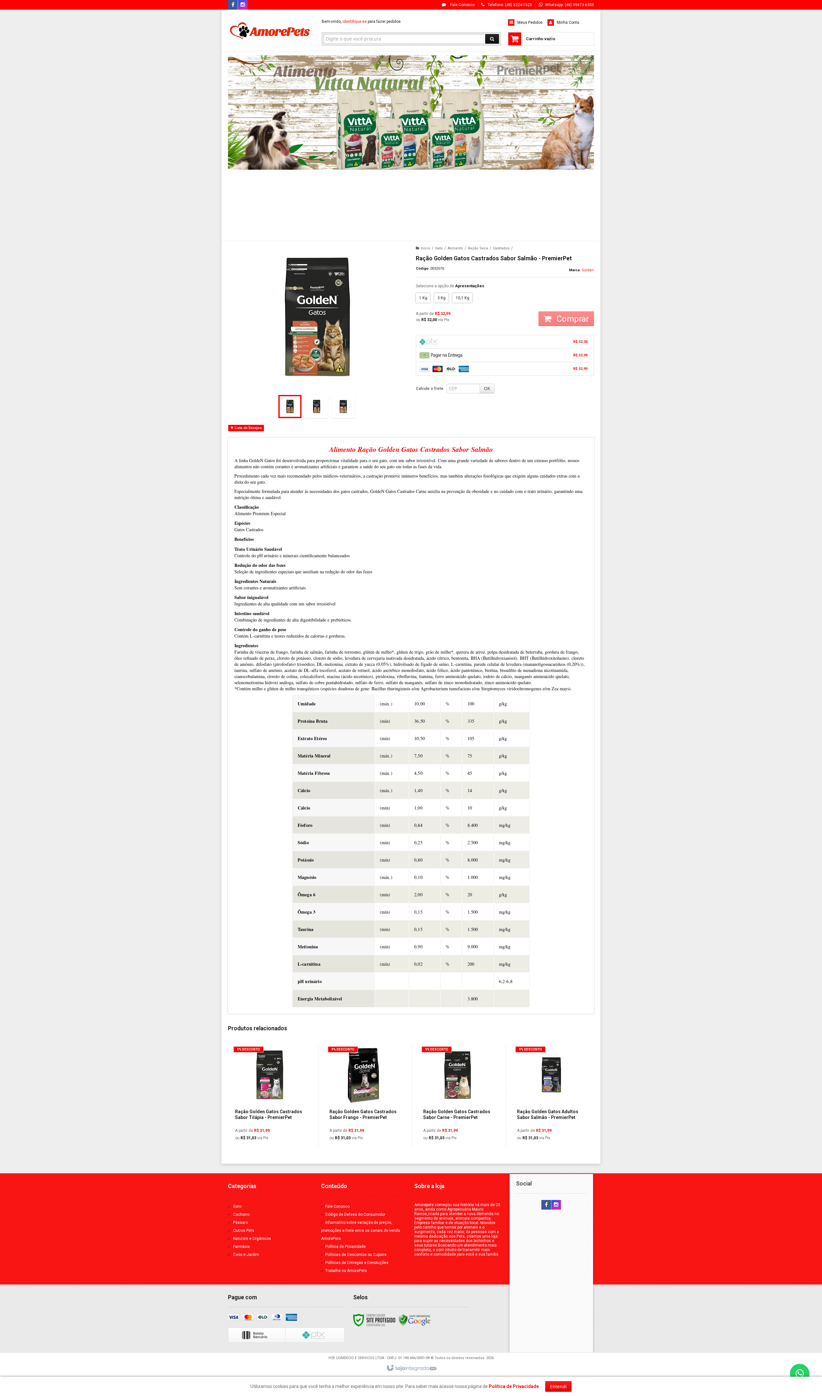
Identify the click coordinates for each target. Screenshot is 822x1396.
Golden (588, 270)
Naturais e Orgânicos (252, 1238)
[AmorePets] (270, 31)
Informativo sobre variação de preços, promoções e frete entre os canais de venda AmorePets (360, 1230)
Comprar (572, 319)
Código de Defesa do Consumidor (355, 1214)
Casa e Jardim (246, 1254)
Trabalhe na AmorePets (346, 1270)
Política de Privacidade (345, 1246)
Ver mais (273, 1118)
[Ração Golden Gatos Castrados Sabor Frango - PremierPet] (364, 1095)
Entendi (558, 1386)
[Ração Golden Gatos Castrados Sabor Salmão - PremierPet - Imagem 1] (290, 406)
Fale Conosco (462, 5)
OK (487, 388)
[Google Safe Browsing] (414, 1320)
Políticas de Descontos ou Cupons (356, 1254)
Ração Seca (478, 248)
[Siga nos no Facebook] (233, 5)
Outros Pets (243, 1230)
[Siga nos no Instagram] (243, 5)
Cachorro (241, 1214)
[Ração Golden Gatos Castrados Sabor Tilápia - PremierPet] (269, 1095)
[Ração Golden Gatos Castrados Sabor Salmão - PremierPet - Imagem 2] (316, 406)
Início (425, 248)
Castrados (501, 248)
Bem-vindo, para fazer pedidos (361, 21)
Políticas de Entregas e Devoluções (357, 1262)
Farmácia (241, 1246)
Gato (439, 248)
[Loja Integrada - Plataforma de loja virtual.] (411, 1368)
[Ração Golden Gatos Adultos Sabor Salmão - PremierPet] (551, 1095)
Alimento (455, 248)
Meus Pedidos (530, 22)
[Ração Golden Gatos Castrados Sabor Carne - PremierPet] (457, 1095)
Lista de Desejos (248, 428)
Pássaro (240, 1222)
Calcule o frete (429, 388)
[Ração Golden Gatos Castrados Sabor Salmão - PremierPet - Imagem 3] (343, 406)
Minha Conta (568, 22)
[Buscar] (492, 39)
